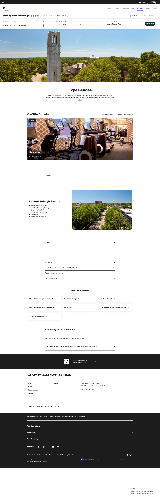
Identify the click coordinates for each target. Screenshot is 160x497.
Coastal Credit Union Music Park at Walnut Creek (61, 268)
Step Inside (140, 8)
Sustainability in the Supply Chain (117, 459)
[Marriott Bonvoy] (153, 2)
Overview (110, 8)
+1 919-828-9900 (149, 15)
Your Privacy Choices (89, 459)
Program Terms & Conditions (62, 459)
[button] (141, 2)
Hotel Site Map (37, 461)
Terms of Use (49, 459)
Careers (42, 459)
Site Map (29, 461)
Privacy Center (75, 459)
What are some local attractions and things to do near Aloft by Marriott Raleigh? (71, 346)
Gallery (155, 8)
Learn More (34, 156)
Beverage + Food (128, 8)
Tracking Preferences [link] (32, 459)
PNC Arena (48, 262)
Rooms (118, 8)
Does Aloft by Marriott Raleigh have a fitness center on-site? (64, 338)
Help (44, 461)
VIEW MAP (135, 15)
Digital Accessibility (102, 459)
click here (149, 493)
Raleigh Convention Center (54, 273)
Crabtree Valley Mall (51, 278)
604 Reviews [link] (48, 15)
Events (148, 8)
